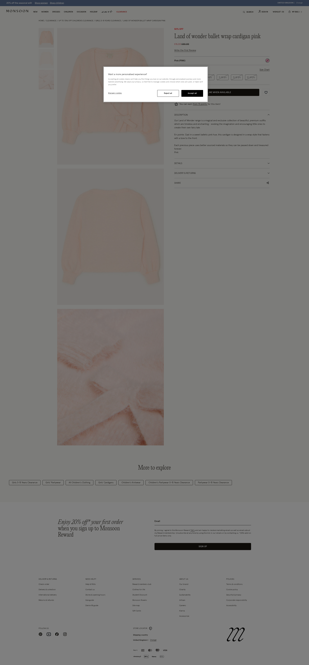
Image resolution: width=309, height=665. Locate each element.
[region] (155, 84)
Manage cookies (115, 93)
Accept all (192, 93)
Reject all (168, 93)
